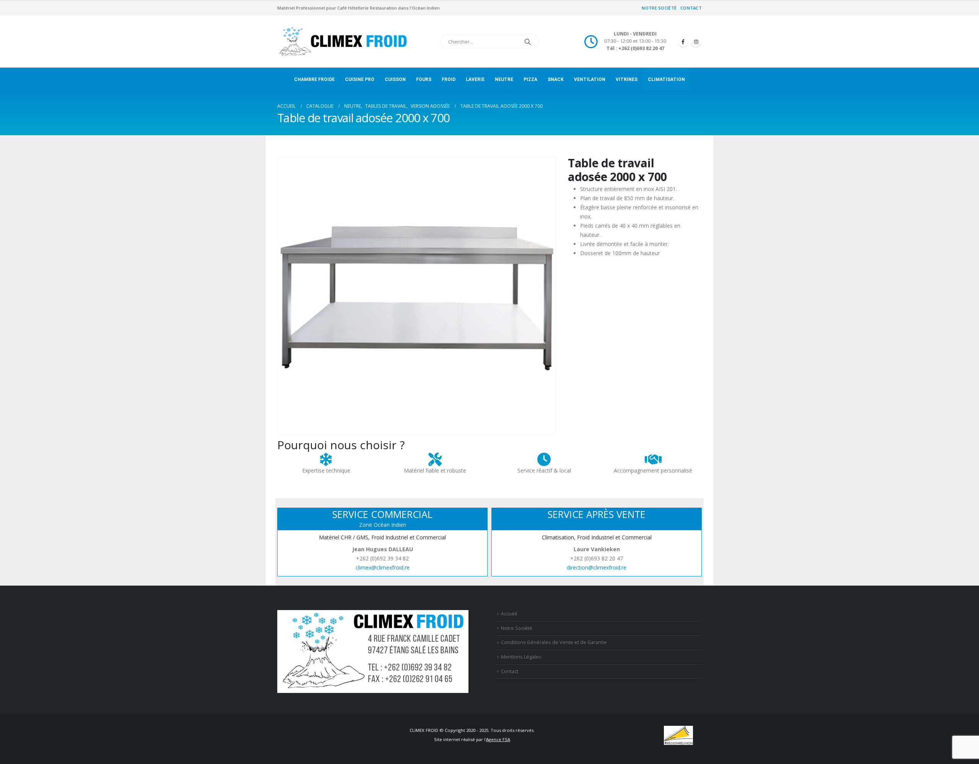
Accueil (509, 613)
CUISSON (395, 79)
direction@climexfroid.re (596, 567)
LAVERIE (475, 79)
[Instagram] (696, 41)
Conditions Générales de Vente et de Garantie (554, 642)
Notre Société (659, 8)
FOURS (423, 79)
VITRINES (626, 79)
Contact (691, 8)
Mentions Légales (521, 657)
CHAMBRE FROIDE (314, 79)
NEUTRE (504, 79)
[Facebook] (683, 41)
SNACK (556, 79)
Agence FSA (498, 739)
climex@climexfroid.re (383, 567)
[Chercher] (527, 41)
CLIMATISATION (666, 79)
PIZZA (530, 79)
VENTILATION (589, 79)
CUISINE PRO (359, 79)
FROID (448, 79)
